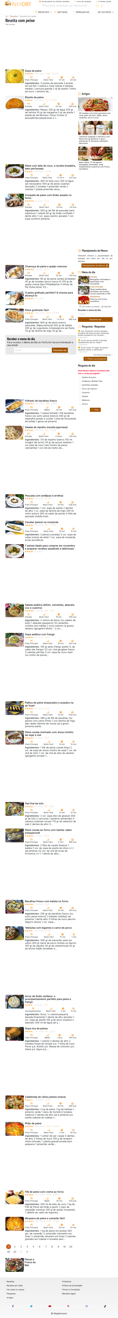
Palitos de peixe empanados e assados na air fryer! (49, 704)
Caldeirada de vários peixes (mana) (45, 1096)
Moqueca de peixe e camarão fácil (45, 1218)
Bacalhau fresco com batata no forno (46, 901)
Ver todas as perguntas (102, 355)
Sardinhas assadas (90, 385)
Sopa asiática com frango (40, 634)
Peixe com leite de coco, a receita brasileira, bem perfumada (50, 167)
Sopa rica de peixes (36, 1028)
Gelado (85, 396)
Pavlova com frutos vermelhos (98, 300)
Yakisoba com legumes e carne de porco (48, 927)
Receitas (43, 12)
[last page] (27, 1251)
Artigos (62, 12)
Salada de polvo (89, 377)
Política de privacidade (72, 1285)
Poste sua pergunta (96, 359)
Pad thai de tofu (34, 803)
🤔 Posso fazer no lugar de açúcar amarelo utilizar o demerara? (93, 349)
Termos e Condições (71, 1290)
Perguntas (82, 12)
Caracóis (86, 392)
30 (8, 1251)
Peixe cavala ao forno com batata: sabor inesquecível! (48, 831)
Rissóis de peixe (34, 97)
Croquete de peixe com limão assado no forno (48, 196)
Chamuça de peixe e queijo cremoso (46, 266)
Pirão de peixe (33, 1123)
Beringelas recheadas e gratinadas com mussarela (100, 281)
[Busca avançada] (102, 6)
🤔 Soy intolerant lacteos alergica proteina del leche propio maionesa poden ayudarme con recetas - (93, 333)
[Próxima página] (21, 1251)
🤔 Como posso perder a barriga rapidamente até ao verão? (92, 341)
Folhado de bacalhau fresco (41, 400)
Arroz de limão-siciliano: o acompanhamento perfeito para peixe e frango (48, 999)
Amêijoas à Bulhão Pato (92, 381)
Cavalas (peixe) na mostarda (41, 522)
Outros (85, 404)
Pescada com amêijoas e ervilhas (44, 495)
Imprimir (107, 306)
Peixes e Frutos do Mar (30, 1262)
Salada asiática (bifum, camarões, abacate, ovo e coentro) (50, 606)
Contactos (66, 1281)
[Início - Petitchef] (6, 16)
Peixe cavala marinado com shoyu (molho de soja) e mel (49, 733)
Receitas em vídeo (15, 1285)
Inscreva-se (59, 350)
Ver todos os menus (91, 306)
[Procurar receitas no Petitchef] (97, 5)
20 (70, 1246)
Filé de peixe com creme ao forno (44, 1191)
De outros (104, 12)
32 (14, 1251)
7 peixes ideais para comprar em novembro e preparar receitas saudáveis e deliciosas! (50, 547)
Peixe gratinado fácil (37, 310)
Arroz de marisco (89, 389)
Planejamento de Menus (94, 265)
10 (64, 1246)
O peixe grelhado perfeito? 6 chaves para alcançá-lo (49, 294)
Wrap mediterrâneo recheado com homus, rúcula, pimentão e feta (100, 291)
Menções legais (69, 1294)
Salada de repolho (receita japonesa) (46, 427)
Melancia (86, 400)
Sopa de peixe (33, 70)
